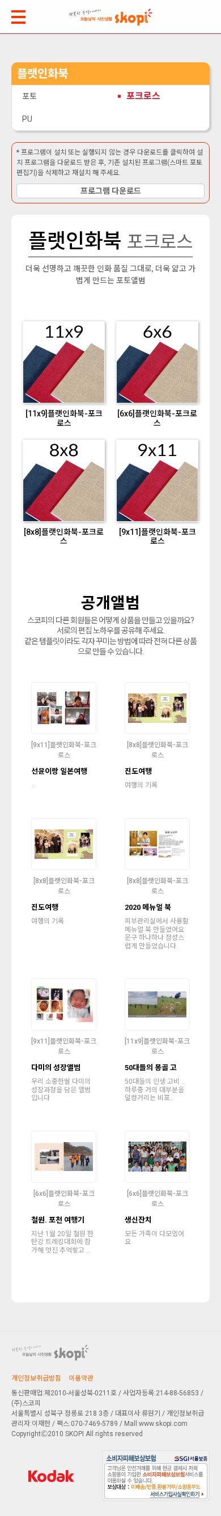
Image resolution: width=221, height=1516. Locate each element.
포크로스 (143, 96)
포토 (29, 96)
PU (27, 119)
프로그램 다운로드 (110, 190)
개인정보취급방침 (36, 1378)
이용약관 (81, 1378)
